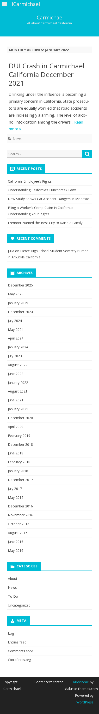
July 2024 (15, 320)
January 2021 (18, 409)
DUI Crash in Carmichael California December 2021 (46, 74)
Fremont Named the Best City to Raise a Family (45, 222)
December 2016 (20, 506)
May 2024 (15, 329)
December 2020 (20, 418)
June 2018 (15, 453)
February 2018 (19, 462)
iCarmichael (49, 17)
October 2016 (18, 524)
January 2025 (18, 303)
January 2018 (18, 471)
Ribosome (81, 682)
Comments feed (20, 651)
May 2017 (15, 497)
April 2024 (15, 338)
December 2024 (20, 311)
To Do (13, 596)
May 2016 (15, 550)
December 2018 (20, 444)
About (12, 578)
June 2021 (15, 400)
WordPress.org (19, 659)
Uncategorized (19, 605)
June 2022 (15, 373)
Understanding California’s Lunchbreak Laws (42, 190)
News (17, 138)
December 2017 (20, 479)
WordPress (84, 702)
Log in (13, 633)
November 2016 (20, 515)
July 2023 (15, 356)
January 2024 (18, 347)
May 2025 (15, 294)
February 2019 (19, 435)
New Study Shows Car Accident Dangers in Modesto (48, 198)
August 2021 (17, 391)
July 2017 (15, 488)
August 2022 (17, 365)
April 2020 (15, 426)
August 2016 (17, 532)
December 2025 (20, 285)
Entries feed (17, 642)
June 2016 (15, 541)
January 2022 (18, 382)
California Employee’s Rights (30, 181)
